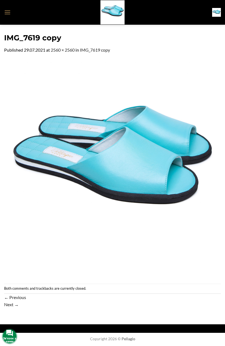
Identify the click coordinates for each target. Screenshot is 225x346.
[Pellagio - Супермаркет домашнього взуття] (112, 12)
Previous (15, 297)
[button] (7, 12)
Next (11, 304)
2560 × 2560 (63, 49)
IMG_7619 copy (95, 49)
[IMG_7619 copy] (112, 168)
